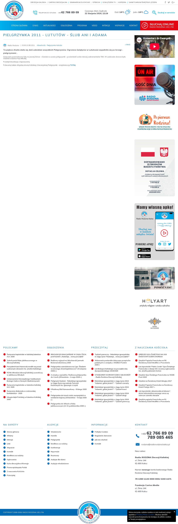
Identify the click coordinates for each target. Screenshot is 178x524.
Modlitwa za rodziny (15, 455)
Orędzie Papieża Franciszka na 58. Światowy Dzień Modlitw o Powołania (154, 361)
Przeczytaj (11, 475)
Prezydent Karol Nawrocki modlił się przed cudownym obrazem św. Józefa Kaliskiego (24, 367)
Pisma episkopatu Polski (17, 467)
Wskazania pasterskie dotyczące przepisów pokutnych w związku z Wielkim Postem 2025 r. (113, 362)
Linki (8, 444)
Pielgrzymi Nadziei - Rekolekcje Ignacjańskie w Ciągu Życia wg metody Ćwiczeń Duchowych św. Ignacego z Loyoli (68, 383)
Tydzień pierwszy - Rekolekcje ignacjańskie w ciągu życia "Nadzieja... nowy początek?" (112, 355)
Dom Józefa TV (109, 2)
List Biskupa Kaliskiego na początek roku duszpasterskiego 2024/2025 (111, 370)
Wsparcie (119, 25)
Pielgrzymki (55, 440)
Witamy (10, 436)
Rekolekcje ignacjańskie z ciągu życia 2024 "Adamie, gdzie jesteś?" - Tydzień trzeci (112, 388)
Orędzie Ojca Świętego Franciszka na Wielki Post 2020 (156, 376)
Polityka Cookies (101, 432)
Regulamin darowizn (103, 436)
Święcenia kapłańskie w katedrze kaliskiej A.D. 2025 (24, 386)
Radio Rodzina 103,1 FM (162, 25)
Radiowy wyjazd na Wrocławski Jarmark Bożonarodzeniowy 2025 (67, 361)
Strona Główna (19, 25)
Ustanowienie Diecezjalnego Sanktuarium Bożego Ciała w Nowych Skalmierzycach (24, 380)
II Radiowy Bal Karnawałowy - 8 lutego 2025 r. (69, 390)
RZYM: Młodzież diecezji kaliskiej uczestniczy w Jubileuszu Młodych (25, 374)
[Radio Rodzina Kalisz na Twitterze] (169, 2)
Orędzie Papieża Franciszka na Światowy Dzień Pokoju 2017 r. (155, 386)
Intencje (106, 25)
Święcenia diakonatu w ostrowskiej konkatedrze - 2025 (21, 392)
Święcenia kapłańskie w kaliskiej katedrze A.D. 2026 (24, 355)
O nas (35, 25)
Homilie (54, 436)
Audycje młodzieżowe (60, 463)
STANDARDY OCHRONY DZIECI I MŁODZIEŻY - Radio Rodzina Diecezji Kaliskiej (112, 376)
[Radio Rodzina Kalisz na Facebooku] (165, 2)
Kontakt (133, 25)
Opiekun (96, 2)
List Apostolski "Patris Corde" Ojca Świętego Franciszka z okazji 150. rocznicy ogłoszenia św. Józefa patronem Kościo (157, 368)
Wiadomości (56, 432)
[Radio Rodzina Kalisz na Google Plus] (173, 2)
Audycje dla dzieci (58, 459)
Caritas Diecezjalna (58, 2)
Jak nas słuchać (101, 440)
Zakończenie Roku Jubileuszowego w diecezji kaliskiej (22, 361)
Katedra (122, 2)
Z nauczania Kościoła (15, 471)
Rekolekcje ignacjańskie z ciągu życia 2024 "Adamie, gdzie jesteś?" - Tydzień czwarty (112, 382)
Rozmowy (55, 455)
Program (82, 25)
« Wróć (127, 44)
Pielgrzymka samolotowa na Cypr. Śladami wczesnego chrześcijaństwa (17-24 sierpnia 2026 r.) (68, 368)
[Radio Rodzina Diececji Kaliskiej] (14, 10)
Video (94, 25)
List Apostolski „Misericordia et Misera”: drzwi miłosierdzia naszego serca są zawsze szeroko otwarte (154, 393)
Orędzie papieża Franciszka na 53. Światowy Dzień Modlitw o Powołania (154, 400)
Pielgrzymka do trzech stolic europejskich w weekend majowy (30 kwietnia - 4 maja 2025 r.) (69, 397)
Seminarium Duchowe (80, 2)
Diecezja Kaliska (38, 2)
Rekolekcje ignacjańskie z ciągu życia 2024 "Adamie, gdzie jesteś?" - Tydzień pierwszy (112, 400)
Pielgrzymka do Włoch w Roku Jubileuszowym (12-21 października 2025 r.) (68, 405)
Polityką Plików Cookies (145, 515)
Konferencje (55, 448)
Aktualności (49, 25)
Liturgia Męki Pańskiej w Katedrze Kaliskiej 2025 (24, 398)
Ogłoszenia (66, 25)
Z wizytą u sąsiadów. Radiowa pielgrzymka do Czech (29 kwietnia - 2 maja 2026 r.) (68, 376)
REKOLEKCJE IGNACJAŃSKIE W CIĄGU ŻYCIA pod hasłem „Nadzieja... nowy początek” (68, 355)
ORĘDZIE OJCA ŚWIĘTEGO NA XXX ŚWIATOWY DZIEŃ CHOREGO (153, 355)
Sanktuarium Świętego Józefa (143, 2)
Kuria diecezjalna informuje (18, 463)
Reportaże (55, 452)
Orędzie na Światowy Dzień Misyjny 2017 (155, 381)
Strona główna (13, 432)
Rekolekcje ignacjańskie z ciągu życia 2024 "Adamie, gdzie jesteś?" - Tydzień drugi (112, 394)
